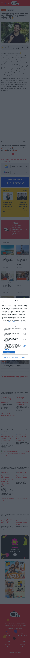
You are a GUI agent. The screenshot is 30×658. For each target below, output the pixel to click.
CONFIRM (9, 352)
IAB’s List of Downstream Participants (16, 321)
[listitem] (15, 326)
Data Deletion (7, 357)
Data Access (15, 357)
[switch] (25, 329)
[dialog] (15, 329)
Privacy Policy (23, 357)
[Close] (27, 301)
